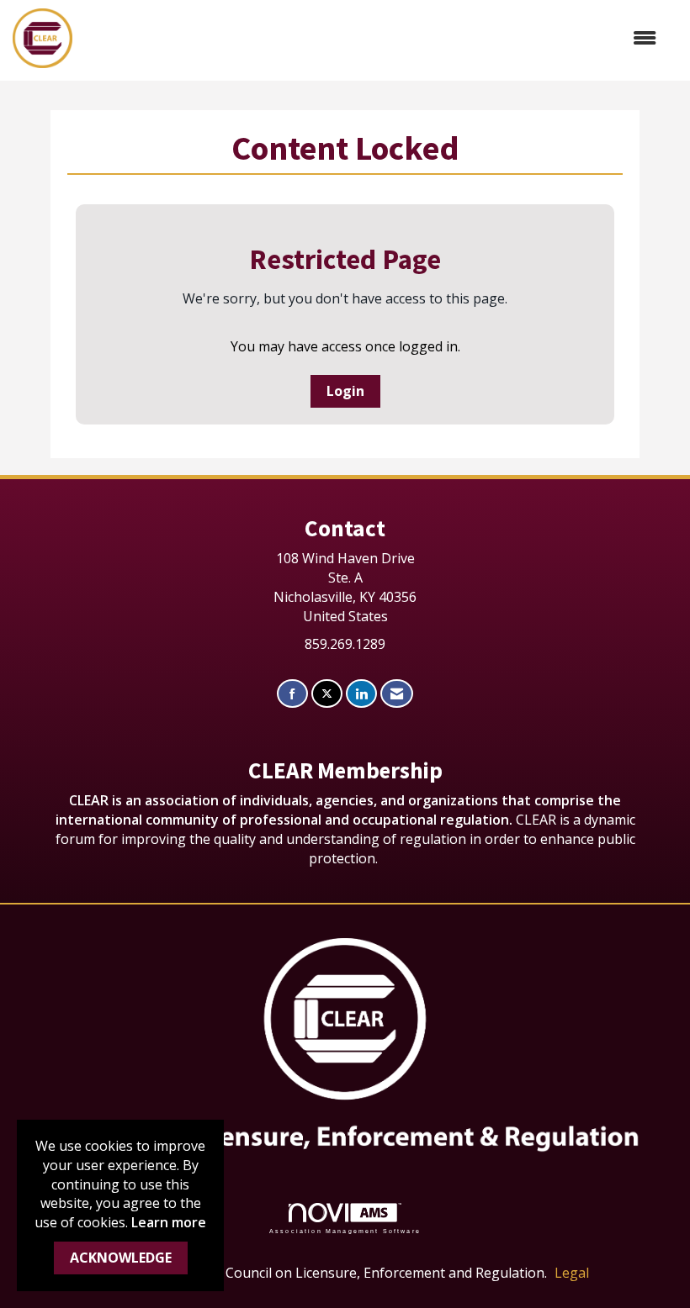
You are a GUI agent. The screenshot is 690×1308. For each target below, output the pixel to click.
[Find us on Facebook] (292, 694)
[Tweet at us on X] (326, 694)
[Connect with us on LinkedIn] (361, 694)
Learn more (168, 1222)
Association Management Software (345, 1230)
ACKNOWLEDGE (121, 1257)
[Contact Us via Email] (396, 694)
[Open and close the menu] (373, 38)
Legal (572, 1272)
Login (345, 391)
